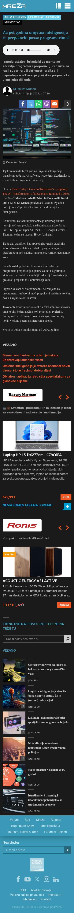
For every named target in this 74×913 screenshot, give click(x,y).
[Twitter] (31, 104)
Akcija (64, 605)
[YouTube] (27, 879)
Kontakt (45, 899)
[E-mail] (54, 104)
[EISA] (37, 865)
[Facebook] (23, 104)
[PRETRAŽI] (67, 639)
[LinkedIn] (56, 879)
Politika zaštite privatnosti (27, 894)
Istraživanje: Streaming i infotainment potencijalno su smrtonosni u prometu (45, 799)
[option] (37, 452)
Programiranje (36, 17)
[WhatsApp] (39, 104)
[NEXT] (67, 397)
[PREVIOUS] (60, 397)
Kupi (66, 497)
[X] (37, 879)
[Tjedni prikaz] (58, 6)
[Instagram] (46, 879)
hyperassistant (12, 22)
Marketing (30, 899)
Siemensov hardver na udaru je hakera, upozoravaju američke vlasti (31, 357)
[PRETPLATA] (67, 850)
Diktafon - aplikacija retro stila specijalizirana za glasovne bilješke (48, 719)
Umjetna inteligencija (15, 17)
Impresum (54, 894)
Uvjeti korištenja (40, 890)
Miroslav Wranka (24, 89)
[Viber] (46, 104)
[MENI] (67, 6)
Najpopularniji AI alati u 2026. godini (46, 771)
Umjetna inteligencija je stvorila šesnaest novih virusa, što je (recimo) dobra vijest (36, 368)
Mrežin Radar (53, 17)
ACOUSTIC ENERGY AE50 (24, 581)
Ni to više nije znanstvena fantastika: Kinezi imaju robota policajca (47, 747)
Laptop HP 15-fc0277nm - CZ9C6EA (32, 455)
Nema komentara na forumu (27, 505)
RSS (23, 890)
